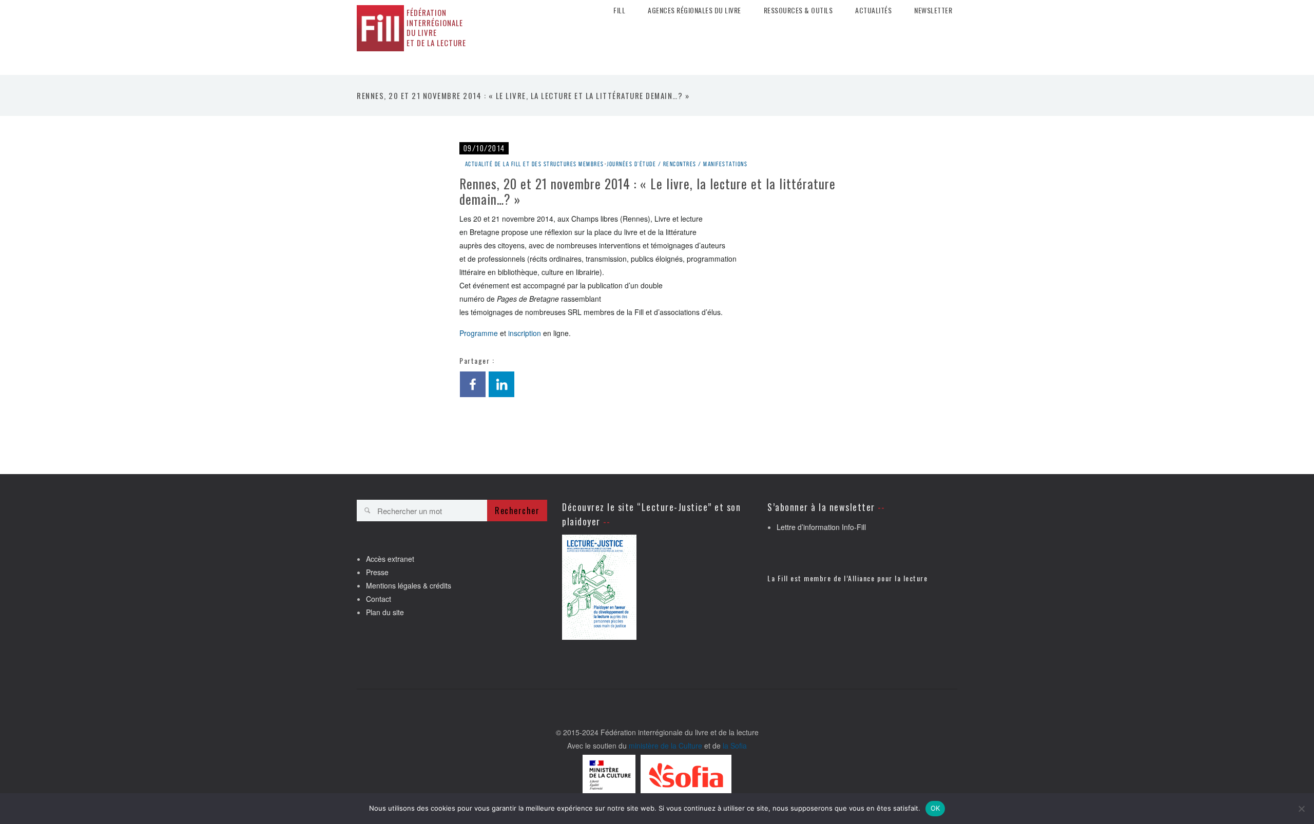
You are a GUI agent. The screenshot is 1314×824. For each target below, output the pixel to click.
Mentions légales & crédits (408, 585)
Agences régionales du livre (694, 10)
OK (935, 808)
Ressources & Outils (798, 10)
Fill (619, 10)
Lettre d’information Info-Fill (821, 527)
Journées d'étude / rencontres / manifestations (677, 164)
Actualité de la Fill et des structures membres (534, 164)
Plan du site (385, 612)
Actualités (873, 10)
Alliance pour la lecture (887, 578)
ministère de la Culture (665, 745)
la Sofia (735, 745)
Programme (478, 333)
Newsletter (933, 10)
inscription (524, 333)
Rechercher (517, 510)
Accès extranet (390, 559)
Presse (377, 572)
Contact (378, 599)
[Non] (1301, 808)
